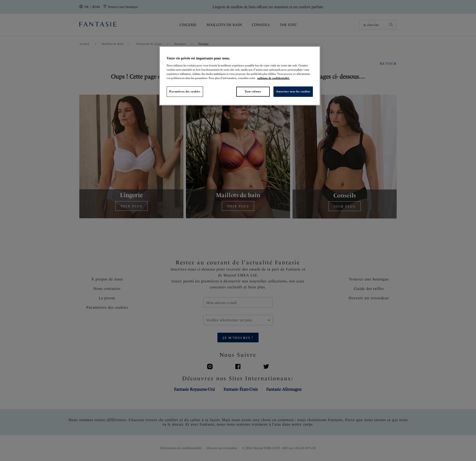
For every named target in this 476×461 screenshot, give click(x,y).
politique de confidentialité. (273, 78)
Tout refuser (253, 91)
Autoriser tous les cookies (293, 91)
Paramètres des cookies (184, 91)
